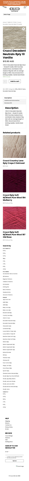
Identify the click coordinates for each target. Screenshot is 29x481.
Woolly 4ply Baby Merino (9, 378)
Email (7, 451)
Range (5, 297)
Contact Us (8, 425)
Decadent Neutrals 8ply (9, 91)
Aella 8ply (5, 305)
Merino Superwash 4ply (9, 349)
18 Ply (4, 399)
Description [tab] (8, 98)
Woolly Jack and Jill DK (8, 384)
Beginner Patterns (7, 279)
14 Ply (4, 256)
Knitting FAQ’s (9, 441)
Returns (7, 423)
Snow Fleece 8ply (7, 368)
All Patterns (6, 276)
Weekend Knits (7, 292)
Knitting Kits (6, 287)
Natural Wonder (7, 352)
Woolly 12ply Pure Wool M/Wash (11, 376)
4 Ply (4, 264)
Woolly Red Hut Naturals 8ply (10, 386)
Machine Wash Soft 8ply (9, 339)
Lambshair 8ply (7, 328)
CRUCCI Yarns (22, 89)
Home (4, 22)
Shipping (7, 421)
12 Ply (4, 253)
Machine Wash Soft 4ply (9, 336)
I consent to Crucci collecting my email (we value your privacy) (14, 457)
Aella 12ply (5, 302)
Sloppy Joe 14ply (7, 365)
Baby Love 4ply (7, 310)
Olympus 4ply (6, 357)
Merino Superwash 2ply (9, 344)
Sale (6, 439)
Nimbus (5, 355)
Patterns (6, 271)
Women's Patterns (7, 295)
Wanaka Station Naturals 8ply (10, 373)
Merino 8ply (6, 341)
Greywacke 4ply (7, 326)
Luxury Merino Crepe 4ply (9, 331)
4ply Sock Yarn (7, 299)
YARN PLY (9, 22)
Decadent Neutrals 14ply (9, 320)
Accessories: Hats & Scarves (10, 273)
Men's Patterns (7, 289)
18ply (4, 258)
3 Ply (4, 261)
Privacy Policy (9, 427)
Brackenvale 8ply (7, 312)
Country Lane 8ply (7, 315)
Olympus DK (6, 360)
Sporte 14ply (6, 370)
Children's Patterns (8, 281)
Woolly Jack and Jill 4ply (9, 381)
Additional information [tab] (11, 100)
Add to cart (14, 81)
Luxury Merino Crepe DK (9, 334)
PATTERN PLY (6, 248)
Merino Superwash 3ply (9, 347)
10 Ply (4, 250)
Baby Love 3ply (6, 307)
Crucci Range (9, 436)
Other (4, 269)
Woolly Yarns (6, 389)
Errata (7, 429)
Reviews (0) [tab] (8, 103)
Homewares (6, 284)
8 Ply (15, 22)
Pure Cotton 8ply (7, 363)
